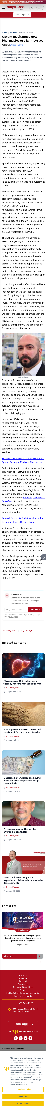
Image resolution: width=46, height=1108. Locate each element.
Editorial (23, 981)
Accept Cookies (23, 1103)
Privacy (23, 990)
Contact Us (23, 984)
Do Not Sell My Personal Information (23, 993)
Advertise (23, 978)
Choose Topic (20, 14)
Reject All (23, 1096)
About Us (23, 975)
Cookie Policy (21, 1084)
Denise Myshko (12, 688)
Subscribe (34, 609)
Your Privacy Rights (23, 996)
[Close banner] (43, 3)
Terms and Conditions (23, 987)
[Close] (43, 1054)
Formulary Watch (10, 630)
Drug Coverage (26, 630)
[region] (23, 1079)
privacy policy (13, 617)
